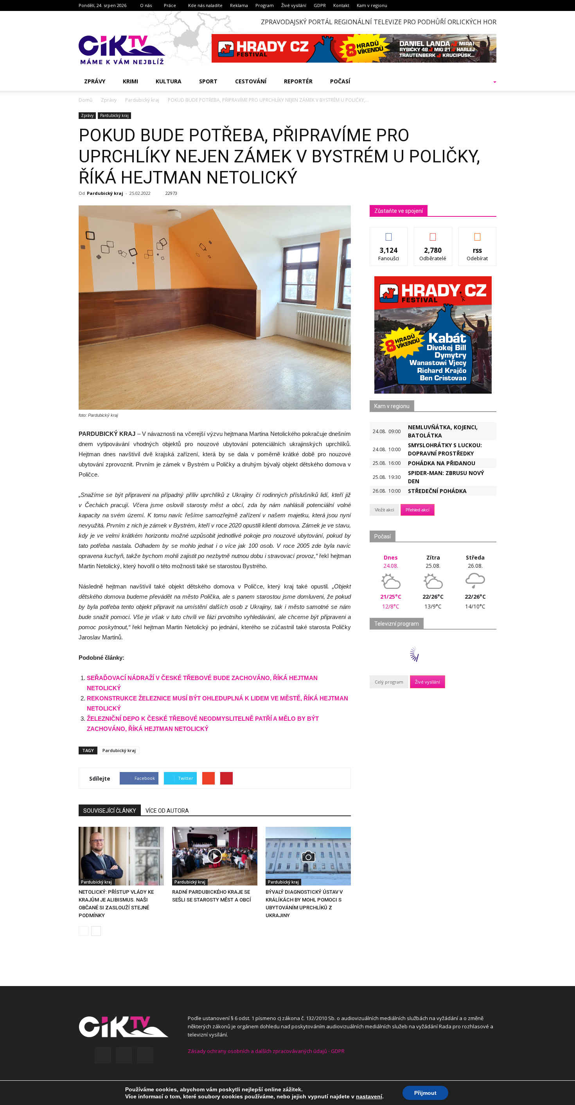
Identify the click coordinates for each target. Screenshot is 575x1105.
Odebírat (433, 233)
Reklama (239, 5)
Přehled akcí (417, 510)
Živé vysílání (293, 5)
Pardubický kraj (114, 115)
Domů (85, 100)
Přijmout (425, 1093)
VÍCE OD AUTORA (167, 811)
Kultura (168, 81)
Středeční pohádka (437, 491)
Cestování (250, 81)
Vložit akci (384, 510)
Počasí (340, 81)
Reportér (298, 81)
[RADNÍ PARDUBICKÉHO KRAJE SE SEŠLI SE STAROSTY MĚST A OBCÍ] (214, 856)
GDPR (320, 5)
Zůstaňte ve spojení (398, 211)
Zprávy (94, 81)
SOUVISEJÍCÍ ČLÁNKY (109, 811)
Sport (208, 81)
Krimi (130, 81)
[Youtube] (145, 1055)
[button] (484, 81)
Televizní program (396, 624)
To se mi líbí (389, 233)
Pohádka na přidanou (441, 463)
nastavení (369, 1096)
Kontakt (341, 5)
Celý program (389, 682)
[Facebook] (103, 1055)
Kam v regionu (372, 5)
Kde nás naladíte (205, 5)
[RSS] (124, 1055)
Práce (170, 5)
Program (264, 5)
